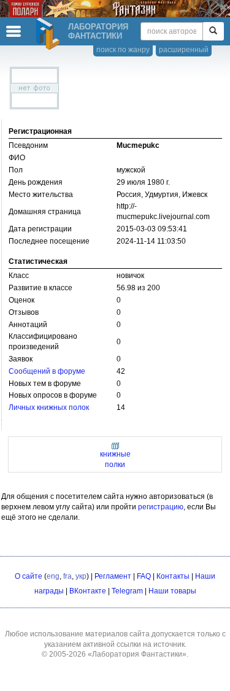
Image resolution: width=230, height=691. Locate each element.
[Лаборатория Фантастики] (49, 33)
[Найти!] (213, 31)
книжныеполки (115, 459)
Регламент (112, 576)
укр (80, 576)
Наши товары (172, 591)
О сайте (28, 576)
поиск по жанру (123, 49)
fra (67, 576)
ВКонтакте (87, 591)
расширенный (184, 49)
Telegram (127, 591)
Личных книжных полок (49, 407)
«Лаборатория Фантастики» (137, 654)
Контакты (173, 576)
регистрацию (160, 507)
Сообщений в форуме (47, 371)
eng (53, 576)
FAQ (144, 576)
